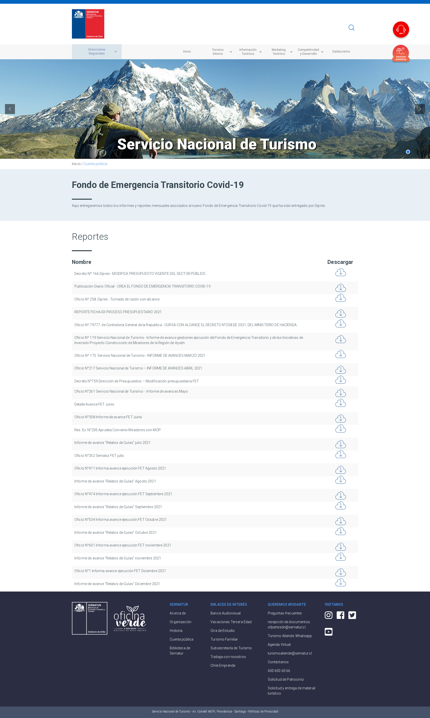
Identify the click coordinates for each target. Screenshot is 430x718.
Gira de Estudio (223, 631)
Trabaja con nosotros (228, 657)
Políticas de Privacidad (263, 711)
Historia (176, 631)
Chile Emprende (223, 665)
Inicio (76, 164)
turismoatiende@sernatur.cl (290, 653)
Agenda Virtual (279, 645)
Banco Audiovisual (226, 613)
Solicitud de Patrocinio (286, 679)
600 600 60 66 (279, 671)
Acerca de (178, 613)
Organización (180, 622)
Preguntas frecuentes (285, 613)
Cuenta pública (95, 164)
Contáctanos (278, 662)
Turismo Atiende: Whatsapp (290, 636)
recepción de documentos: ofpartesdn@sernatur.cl (289, 624)
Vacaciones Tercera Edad (231, 622)
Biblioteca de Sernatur (180, 650)
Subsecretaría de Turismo (231, 648)
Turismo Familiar (224, 639)
